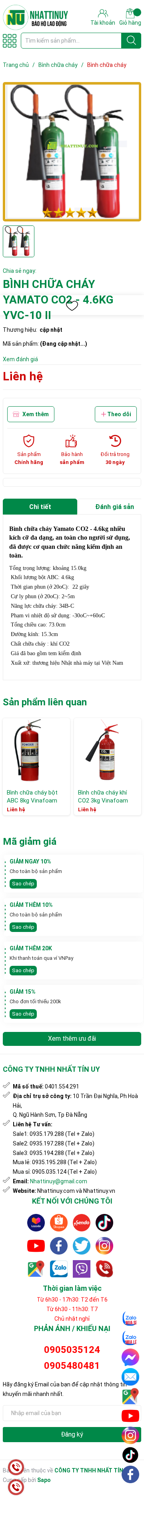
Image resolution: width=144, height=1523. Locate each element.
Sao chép (23, 884)
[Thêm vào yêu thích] (72, 306)
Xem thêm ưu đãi (72, 1038)
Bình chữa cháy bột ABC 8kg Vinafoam (32, 796)
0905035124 (72, 1349)
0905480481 (72, 1365)
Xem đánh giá (20, 359)
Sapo (44, 1480)
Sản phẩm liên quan (45, 702)
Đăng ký (72, 1434)
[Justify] (131, 41)
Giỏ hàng (130, 23)
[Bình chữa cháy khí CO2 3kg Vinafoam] (107, 751)
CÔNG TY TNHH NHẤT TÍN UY (93, 1470)
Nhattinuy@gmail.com (58, 1181)
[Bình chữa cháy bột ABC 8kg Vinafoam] (36, 751)
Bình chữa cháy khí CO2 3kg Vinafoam (103, 796)
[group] (72, 151)
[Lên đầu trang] (131, 1493)
